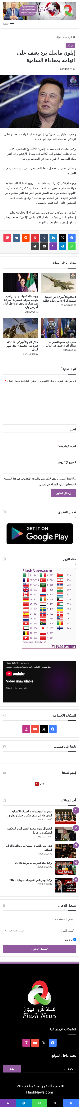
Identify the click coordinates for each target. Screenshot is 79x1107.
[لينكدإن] (53, 238)
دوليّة (58, 37)
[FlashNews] (39, 11)
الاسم (72, 429)
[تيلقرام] (62, 246)
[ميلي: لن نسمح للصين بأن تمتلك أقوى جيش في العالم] (58, 328)
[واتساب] (72, 246)
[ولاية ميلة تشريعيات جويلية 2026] (65, 868)
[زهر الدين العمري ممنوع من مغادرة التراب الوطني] (65, 851)
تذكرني (69, 939)
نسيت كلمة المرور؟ (14, 930)
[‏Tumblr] (44, 238)
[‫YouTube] (35, 729)
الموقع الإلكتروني (67, 462)
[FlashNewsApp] (39, 533)
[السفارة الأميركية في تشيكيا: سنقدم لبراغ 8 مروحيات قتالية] (58, 283)
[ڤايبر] (53, 246)
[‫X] (62, 238)
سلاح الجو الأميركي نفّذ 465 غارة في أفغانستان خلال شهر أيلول (22, 345)
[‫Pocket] (7, 238)
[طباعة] (35, 246)
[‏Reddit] (26, 238)
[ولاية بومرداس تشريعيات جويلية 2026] (65, 885)
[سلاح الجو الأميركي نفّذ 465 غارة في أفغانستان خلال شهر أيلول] (20, 328)
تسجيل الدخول (39, 948)
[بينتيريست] (35, 238)
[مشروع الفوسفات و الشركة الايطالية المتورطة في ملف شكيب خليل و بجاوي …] (65, 816)
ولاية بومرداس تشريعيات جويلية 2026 (30, 880)
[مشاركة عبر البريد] (44, 246)
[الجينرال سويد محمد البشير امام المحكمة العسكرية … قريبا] (65, 834)
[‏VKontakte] (16, 238)
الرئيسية (68, 37)
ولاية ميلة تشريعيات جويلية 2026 (33, 862)
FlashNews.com (39, 1092)
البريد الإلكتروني (66, 445)
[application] (39, 682)
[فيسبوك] (72, 238)
